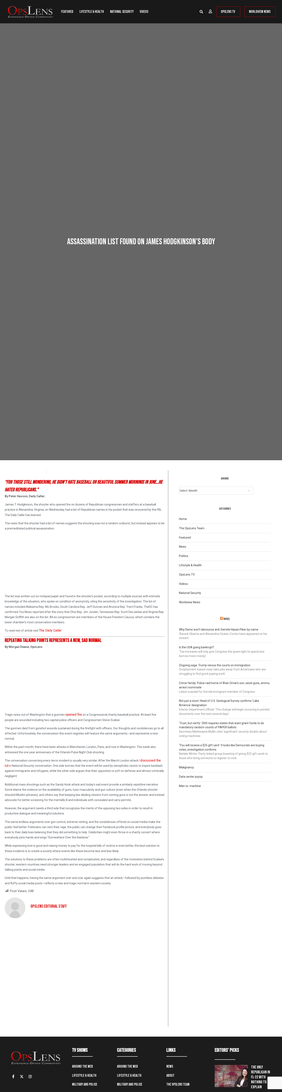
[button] (201, 12)
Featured (67, 12)
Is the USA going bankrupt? (196, 647)
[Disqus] (85, 974)
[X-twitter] (21, 1076)
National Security (122, 12)
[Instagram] (30, 1076)
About (170, 1075)
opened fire (73, 714)
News (182, 546)
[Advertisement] (85, 563)
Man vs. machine (190, 786)
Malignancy (186, 767)
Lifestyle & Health (91, 12)
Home (183, 519)
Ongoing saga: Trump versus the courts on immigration (214, 665)
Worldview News (189, 602)
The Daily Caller (50, 630)
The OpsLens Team (191, 528)
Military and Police (84, 1084)
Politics (183, 556)
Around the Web (82, 1066)
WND (226, 619)
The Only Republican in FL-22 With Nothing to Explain (260, 1077)
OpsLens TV (187, 574)
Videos (144, 12)
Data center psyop (191, 776)
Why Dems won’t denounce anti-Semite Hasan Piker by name (218, 629)
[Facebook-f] (13, 1076)
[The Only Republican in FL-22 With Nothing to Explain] (231, 1076)
